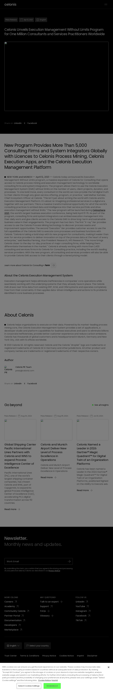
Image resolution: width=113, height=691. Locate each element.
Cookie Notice (44, 680)
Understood (52, 686)
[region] (56, 677)
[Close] (109, 667)
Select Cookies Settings (29, 686)
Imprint (55, 680)
